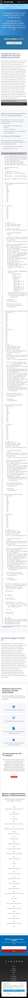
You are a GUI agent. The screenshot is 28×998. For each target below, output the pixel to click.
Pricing (13, 972)
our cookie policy (9, 988)
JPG (14, 821)
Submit (14, 951)
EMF (14, 846)
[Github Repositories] (19, 961)
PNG (14, 871)
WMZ (14, 891)
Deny (20, 993)
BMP (14, 811)
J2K (14, 866)
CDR (14, 911)
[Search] (26, 2)
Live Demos (13, 976)
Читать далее (14, 776)
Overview (14, 42)
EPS (14, 906)
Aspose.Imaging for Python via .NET (15, 89)
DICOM (14, 831)
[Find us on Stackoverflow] (14, 961)
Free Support (13, 978)
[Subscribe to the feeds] (22, 961)
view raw (24, 626)
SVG (14, 901)
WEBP (14, 881)
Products (14, 968)
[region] (14, 389)
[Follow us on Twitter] (9, 961)
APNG (14, 807)
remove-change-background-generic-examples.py (11, 626)
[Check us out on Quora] (17, 961)
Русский (20, 1)
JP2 (14, 861)
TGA (14, 896)
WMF (14, 886)
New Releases (14, 970)
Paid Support (13, 980)
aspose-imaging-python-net (14, 119)
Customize (8, 993)
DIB (14, 826)
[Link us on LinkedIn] (11, 961)
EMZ (14, 851)
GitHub (9, 627)
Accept (14, 990)
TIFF (14, 876)
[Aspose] (8, 2)
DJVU (14, 836)
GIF (14, 856)
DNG (14, 841)
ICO (14, 816)
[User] (23, 2)
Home (13, 966)
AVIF (14, 926)
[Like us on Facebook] (6, 961)
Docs (14, 974)
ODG (14, 921)
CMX (14, 916)
